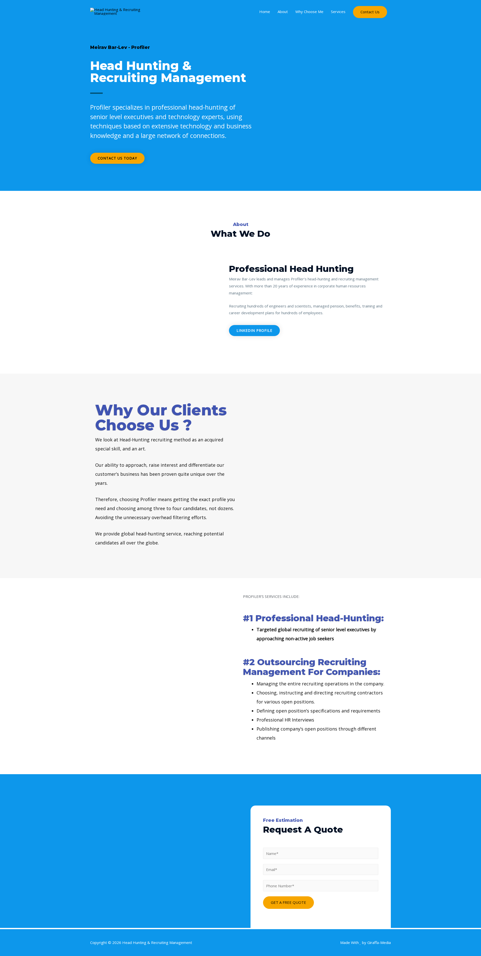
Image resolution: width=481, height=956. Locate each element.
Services (338, 11)
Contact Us (370, 11)
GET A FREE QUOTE (288, 902)
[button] (117, 158)
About (283, 11)
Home (264, 11)
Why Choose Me (309, 11)
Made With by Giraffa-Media (365, 942)
